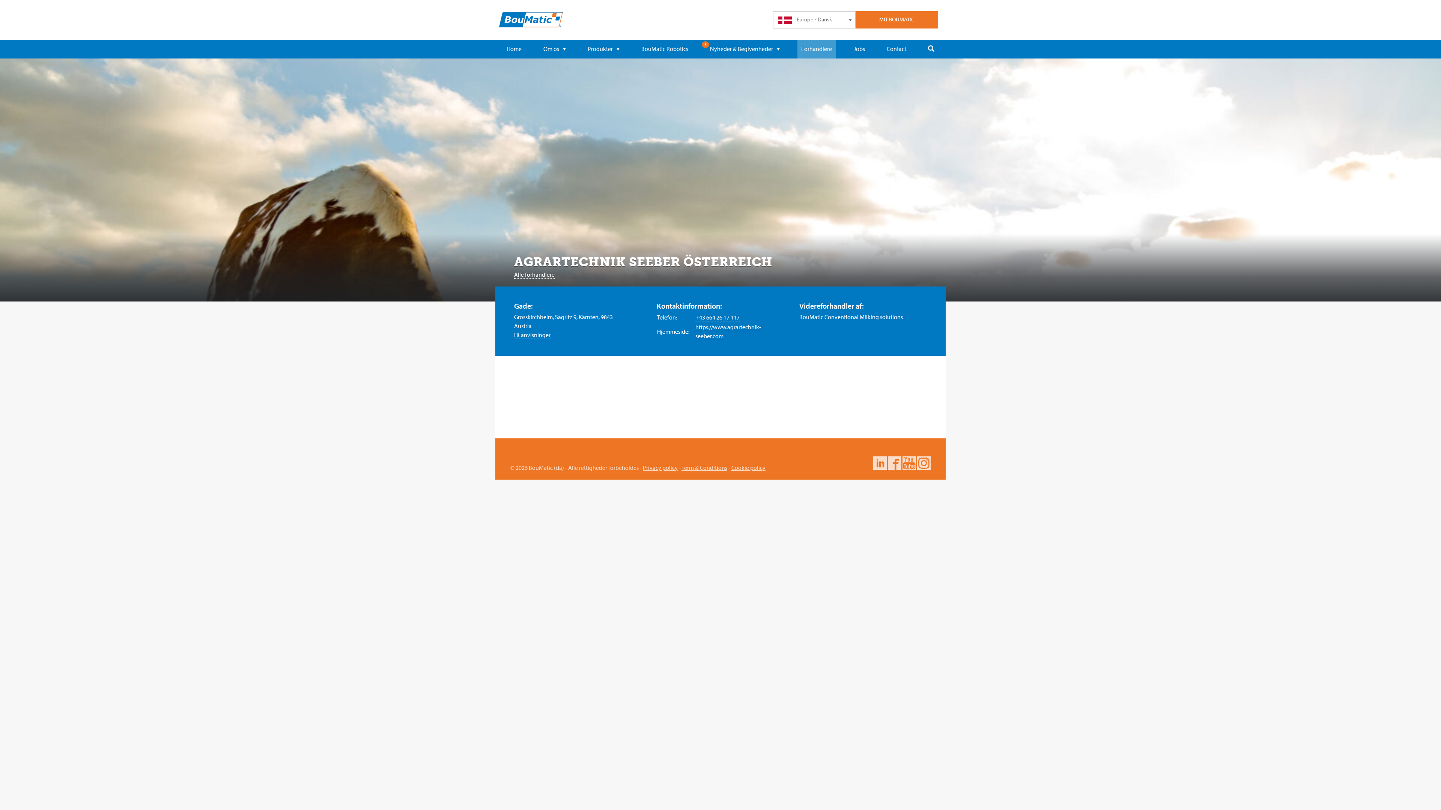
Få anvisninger (532, 335)
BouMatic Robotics (664, 48)
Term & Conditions (704, 467)
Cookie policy (748, 467)
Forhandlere (816, 48)
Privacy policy (660, 467)
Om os (551, 48)
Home (514, 48)
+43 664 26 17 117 (717, 317)
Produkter (600, 48)
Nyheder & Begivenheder (741, 48)
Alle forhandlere (534, 274)
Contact (896, 48)
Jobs (859, 48)
